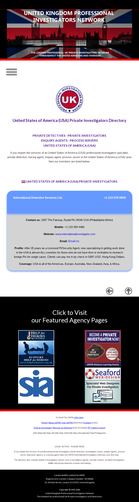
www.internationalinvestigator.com (75, 234)
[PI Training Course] (96, 428)
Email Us (73, 241)
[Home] (44, 423)
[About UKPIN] (54, 423)
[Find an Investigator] (43, 428)
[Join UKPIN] (67, 423)
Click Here (78, 417)
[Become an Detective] (63, 428)
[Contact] (87, 423)
